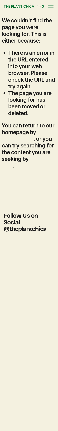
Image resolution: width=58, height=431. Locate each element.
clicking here (18, 138)
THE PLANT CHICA (19, 6)
